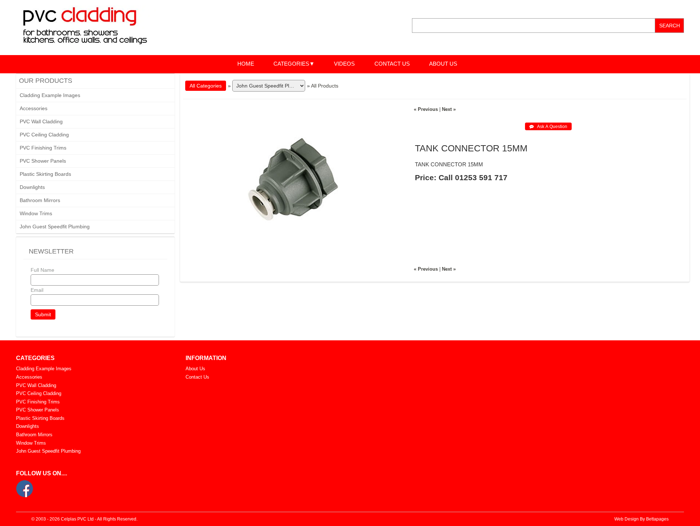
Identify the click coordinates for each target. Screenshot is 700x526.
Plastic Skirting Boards (45, 174)
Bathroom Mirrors (40, 200)
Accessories (33, 108)
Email (37, 290)
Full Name (42, 270)
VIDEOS (344, 64)
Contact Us (197, 377)
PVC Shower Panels (43, 161)
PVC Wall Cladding (41, 121)
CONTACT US (392, 64)
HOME (245, 64)
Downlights (32, 187)
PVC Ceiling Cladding (44, 135)
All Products (324, 86)
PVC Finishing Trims (43, 148)
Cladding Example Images (50, 95)
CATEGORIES (291, 64)
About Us (195, 368)
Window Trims (36, 213)
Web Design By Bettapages (641, 519)
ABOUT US (443, 64)
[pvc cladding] (92, 27)
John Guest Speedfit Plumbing (55, 226)
